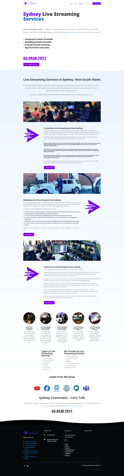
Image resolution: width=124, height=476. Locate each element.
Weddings (67, 453)
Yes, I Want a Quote (31, 64)
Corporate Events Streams (39, 39)
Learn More (49, 167)
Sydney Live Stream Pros (78, 32)
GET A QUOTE (96, 3)
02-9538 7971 (34, 58)
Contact (88, 3)
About (75, 3)
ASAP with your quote (75, 406)
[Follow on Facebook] (24, 466)
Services (81, 3)
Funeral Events (69, 452)
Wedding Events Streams (38, 41)
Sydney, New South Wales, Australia (52, 440)
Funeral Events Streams (37, 44)
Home (70, 3)
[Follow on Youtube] (27, 466)
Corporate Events (69, 450)
